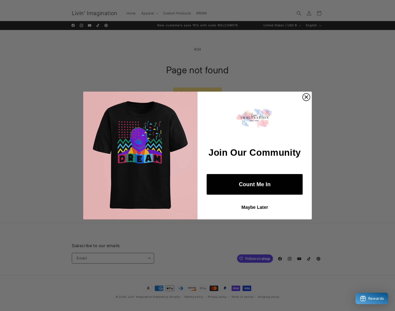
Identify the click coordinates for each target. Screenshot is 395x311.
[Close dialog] (306, 97)
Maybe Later (254, 207)
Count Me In (255, 184)
